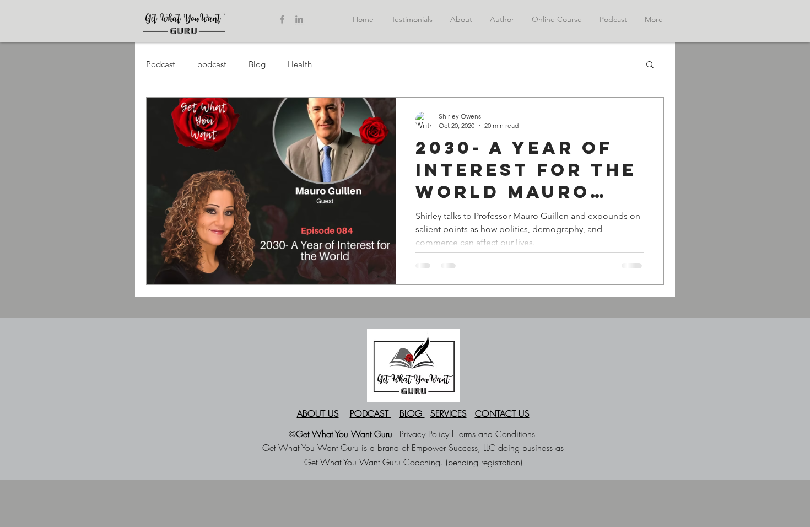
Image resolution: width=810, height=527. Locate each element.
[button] (650, 65)
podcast (211, 64)
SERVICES (448, 413)
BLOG (412, 413)
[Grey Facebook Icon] (282, 19)
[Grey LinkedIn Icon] (299, 19)
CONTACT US (502, 413)
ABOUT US (318, 413)
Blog (257, 64)
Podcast (160, 64)
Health (300, 64)
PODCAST (370, 413)
